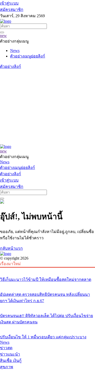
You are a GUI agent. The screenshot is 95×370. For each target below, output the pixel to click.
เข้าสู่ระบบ (9, 3)
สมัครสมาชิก (11, 9)
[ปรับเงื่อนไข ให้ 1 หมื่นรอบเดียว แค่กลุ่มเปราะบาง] (47, 327)
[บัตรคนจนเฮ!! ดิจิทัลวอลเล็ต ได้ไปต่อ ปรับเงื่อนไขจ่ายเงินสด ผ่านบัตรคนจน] (47, 306)
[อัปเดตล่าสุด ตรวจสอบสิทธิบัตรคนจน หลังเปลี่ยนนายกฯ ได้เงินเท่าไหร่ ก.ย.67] (47, 285)
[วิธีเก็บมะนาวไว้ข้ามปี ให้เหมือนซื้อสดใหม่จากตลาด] (47, 270)
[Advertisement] (47, 107)
